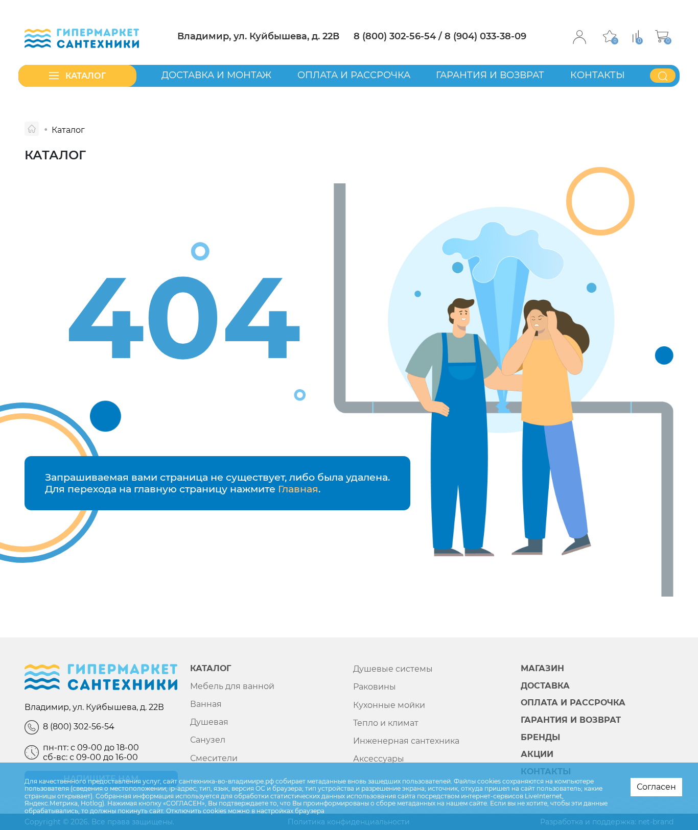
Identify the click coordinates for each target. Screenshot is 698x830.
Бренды (540, 737)
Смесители (214, 758)
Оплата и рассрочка (353, 75)
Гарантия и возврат (490, 75)
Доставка (545, 686)
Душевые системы (393, 669)
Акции (537, 754)
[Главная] (32, 129)
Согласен (656, 787)
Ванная (206, 704)
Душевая (209, 722)
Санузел (207, 740)
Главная (298, 489)
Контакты (597, 75)
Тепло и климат (385, 723)
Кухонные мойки (389, 705)
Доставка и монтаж (216, 75)
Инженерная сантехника (406, 741)
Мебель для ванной (232, 686)
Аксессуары (378, 759)
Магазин (542, 668)
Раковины (374, 687)
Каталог (210, 668)
